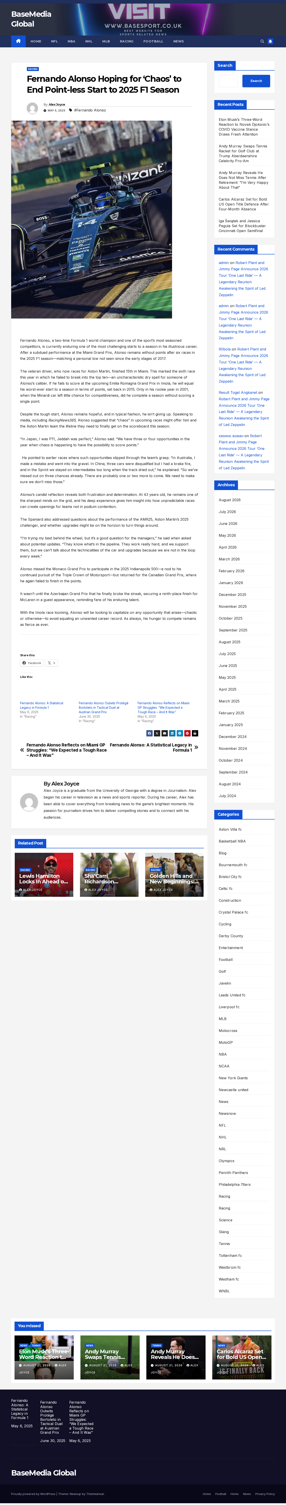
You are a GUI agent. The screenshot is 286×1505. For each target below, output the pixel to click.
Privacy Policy (265, 1494)
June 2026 (228, 523)
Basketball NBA (232, 841)
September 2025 (233, 630)
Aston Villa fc (230, 829)
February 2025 (231, 713)
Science (225, 1220)
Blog (223, 853)
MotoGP (226, 1042)
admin (224, 262)
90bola (225, 349)
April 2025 (228, 689)
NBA (72, 41)
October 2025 (230, 618)
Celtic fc (226, 888)
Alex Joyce (57, 105)
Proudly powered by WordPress (33, 1494)
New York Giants (233, 1078)
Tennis (224, 1243)
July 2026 (227, 511)
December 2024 (233, 736)
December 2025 (232, 594)
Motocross (228, 1030)
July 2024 (227, 796)
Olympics (227, 1161)
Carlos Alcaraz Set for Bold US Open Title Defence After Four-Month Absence (244, 204)
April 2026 (228, 547)
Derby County (231, 936)
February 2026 (232, 571)
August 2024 (230, 784)
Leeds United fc (232, 995)
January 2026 (231, 583)
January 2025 (231, 725)
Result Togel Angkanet (238, 392)
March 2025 (229, 701)
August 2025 (230, 642)
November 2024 (233, 748)
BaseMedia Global (43, 1473)
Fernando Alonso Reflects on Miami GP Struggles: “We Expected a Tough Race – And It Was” (163, 707)
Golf (222, 971)
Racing (127, 41)
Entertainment (231, 947)
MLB (106, 41)
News (178, 41)
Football (153, 41)
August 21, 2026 (37, 1365)
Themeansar (95, 1494)
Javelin (225, 983)
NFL (54, 41)
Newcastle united (233, 1090)
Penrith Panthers (233, 1172)
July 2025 (227, 654)
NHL (89, 41)
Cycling (225, 924)
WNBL (224, 1291)
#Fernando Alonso (90, 110)
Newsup (75, 1494)
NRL (222, 1149)
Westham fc (229, 1279)
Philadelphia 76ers (235, 1184)
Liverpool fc (229, 1007)
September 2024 (233, 772)
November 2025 (233, 606)
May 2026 (227, 535)
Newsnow (227, 1113)
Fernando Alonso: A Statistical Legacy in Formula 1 (151, 747)
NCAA (224, 1066)
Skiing (224, 1232)
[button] (262, 41)
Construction (230, 900)
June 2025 (228, 665)
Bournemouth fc (233, 865)
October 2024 (231, 760)
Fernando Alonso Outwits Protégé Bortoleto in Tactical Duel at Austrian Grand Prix (103, 707)
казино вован (231, 436)
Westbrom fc (230, 1267)
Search (225, 65)
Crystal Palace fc (233, 912)
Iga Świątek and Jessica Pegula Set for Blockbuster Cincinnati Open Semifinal (242, 226)
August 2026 (230, 500)
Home (36, 41)
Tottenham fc (230, 1255)
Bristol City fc (230, 876)
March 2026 (229, 559)
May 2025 (227, 677)
